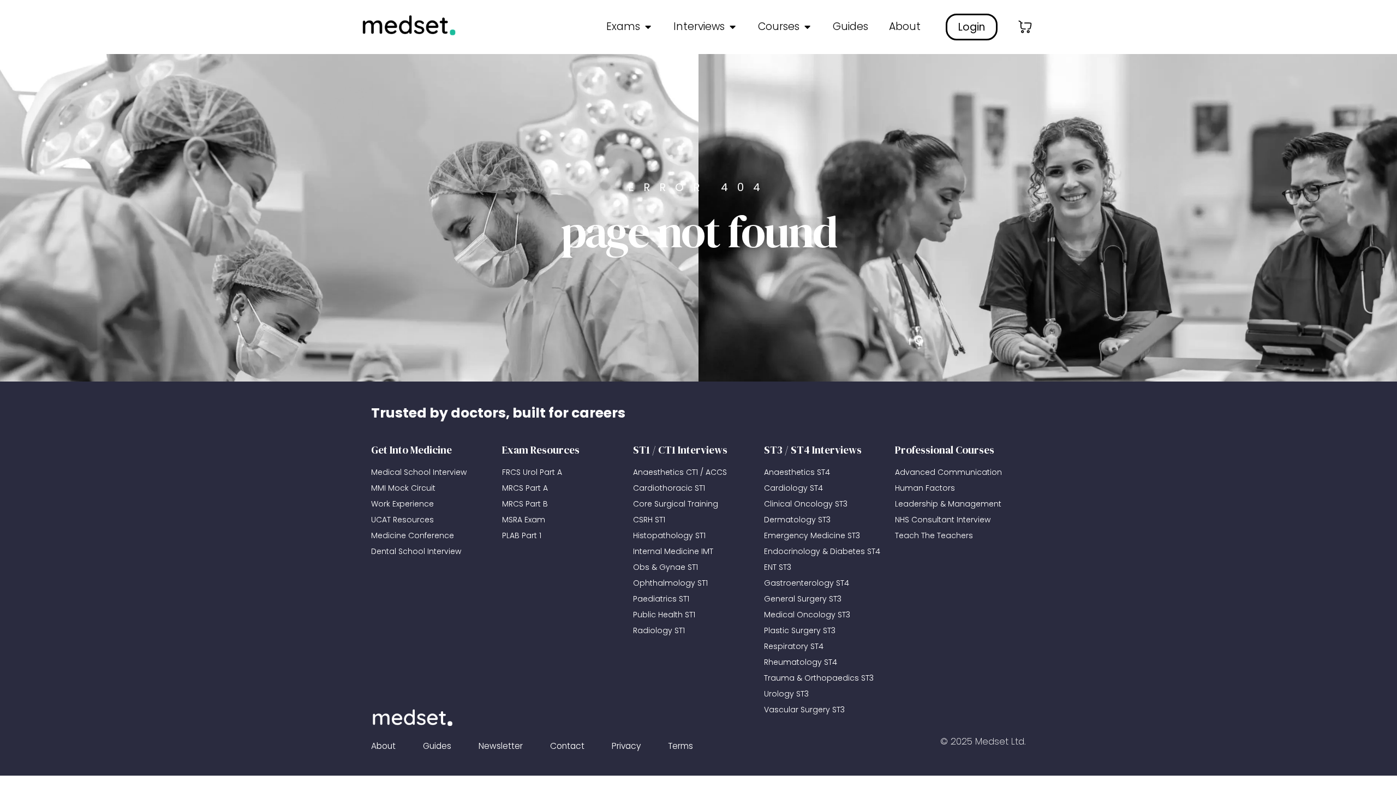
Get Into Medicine (411, 450)
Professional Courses (944, 450)
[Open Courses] (807, 27)
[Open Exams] (648, 27)
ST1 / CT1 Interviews (680, 450)
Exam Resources (541, 450)
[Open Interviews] (732, 27)
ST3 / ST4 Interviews (813, 450)
